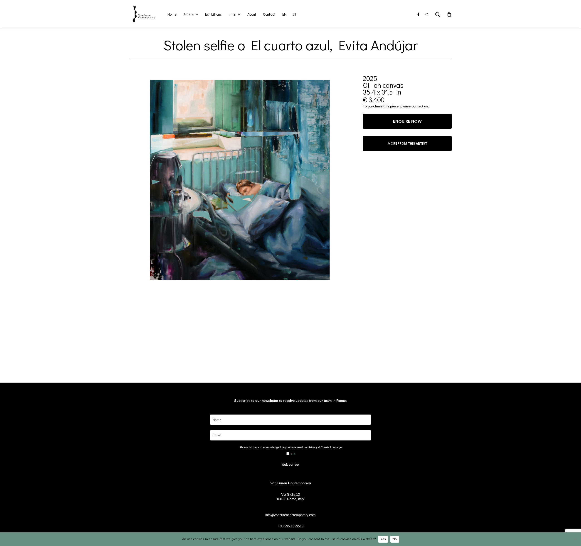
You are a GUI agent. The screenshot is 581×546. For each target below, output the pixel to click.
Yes (383, 539)
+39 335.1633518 (290, 526)
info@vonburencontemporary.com (290, 515)
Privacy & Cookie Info (321, 447)
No (395, 539)
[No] (575, 539)
